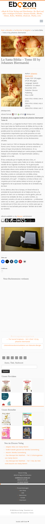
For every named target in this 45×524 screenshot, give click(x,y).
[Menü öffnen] (41, 21)
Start (2, 30)
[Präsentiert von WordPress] (34, 510)
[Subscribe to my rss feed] (3, 507)
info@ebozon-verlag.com (22, 477)
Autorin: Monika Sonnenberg (16, 452)
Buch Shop (23, 490)
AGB (23, 493)
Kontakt (23, 497)
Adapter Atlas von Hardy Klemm (17, 447)
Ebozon (19, 216)
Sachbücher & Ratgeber (22, 30)
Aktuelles (9, 30)
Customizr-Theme (28, 513)
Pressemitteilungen (23, 488)
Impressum (22, 500)
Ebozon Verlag (19, 510)
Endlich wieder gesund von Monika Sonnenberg (22, 450)
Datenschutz (22, 495)
